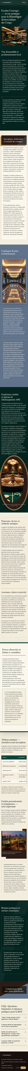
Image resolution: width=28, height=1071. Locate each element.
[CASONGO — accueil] (6, 2)
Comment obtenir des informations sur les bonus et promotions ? (11, 1025)
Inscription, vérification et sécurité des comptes (12, 1059)
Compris (23, 1067)
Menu (24, 2)
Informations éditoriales (6, 1065)
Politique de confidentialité (7, 1067)
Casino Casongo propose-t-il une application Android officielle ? (10, 1018)
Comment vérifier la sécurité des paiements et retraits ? (10, 1042)
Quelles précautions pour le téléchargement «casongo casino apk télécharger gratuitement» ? (10, 1033)
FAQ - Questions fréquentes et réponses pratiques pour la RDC (13, 1062)
